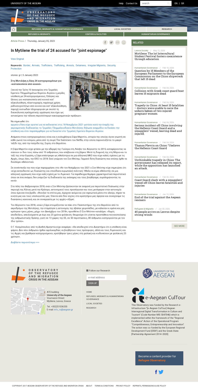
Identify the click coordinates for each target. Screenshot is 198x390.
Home (13, 29)
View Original (17, 59)
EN (176, 3)
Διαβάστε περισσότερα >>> (25, 242)
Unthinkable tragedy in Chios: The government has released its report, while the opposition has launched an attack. (158, 164)
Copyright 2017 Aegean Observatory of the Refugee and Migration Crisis (48, 386)
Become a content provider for (157, 358)
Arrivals (35, 65)
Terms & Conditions (104, 386)
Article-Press (17, 41)
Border (26, 65)
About (89, 386)
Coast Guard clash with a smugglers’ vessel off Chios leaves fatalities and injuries (159, 183)
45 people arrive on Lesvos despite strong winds (157, 213)
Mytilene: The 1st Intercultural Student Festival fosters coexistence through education (158, 56)
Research (167, 29)
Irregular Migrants (96, 65)
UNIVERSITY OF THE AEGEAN (26, 3)
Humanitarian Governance (155, 34)
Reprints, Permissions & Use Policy (149, 386)
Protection (16, 68)
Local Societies (122, 29)
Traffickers (46, 65)
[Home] (35, 17)
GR (182, 3)
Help (121, 3)
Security (111, 65)
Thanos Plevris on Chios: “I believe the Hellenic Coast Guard (157, 147)
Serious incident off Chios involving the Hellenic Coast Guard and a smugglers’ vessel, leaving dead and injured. (158, 129)
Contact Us (131, 3)
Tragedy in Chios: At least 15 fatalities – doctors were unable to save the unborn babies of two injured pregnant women (159, 109)
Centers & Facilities (95, 34)
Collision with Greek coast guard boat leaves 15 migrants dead (159, 92)
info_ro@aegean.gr (63, 309)
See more (179, 226)
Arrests (70, 65)
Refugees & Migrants (39, 34)
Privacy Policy (123, 386)
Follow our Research (99, 270)
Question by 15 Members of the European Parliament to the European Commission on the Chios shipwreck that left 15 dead (159, 75)
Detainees (81, 65)
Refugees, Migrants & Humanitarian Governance (57, 29)
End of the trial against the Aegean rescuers (158, 198)
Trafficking (59, 65)
